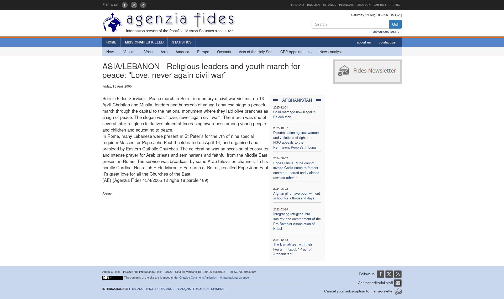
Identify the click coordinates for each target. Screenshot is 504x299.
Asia (164, 51)
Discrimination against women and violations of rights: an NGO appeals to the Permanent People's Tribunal (296, 140)
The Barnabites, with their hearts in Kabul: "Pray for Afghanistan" (292, 249)
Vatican (129, 51)
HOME (111, 42)
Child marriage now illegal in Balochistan (294, 114)
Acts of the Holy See (255, 51)
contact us (387, 42)
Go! (395, 24)
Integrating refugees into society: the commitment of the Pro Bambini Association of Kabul (297, 221)
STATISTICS (182, 42)
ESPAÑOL (329, 4)
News (111, 51)
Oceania (224, 51)
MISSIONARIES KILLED (144, 42)
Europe (203, 51)
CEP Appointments (296, 51)
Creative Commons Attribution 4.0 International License (214, 277)
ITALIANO (297, 4)
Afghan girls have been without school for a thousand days (296, 196)
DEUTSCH (364, 4)
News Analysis (331, 51)
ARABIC (395, 4)
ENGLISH (313, 4)
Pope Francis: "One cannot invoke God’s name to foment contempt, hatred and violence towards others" (296, 170)
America (182, 51)
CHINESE (380, 4)
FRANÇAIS (346, 4)
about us (364, 42)
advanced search (387, 31)
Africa (148, 51)
